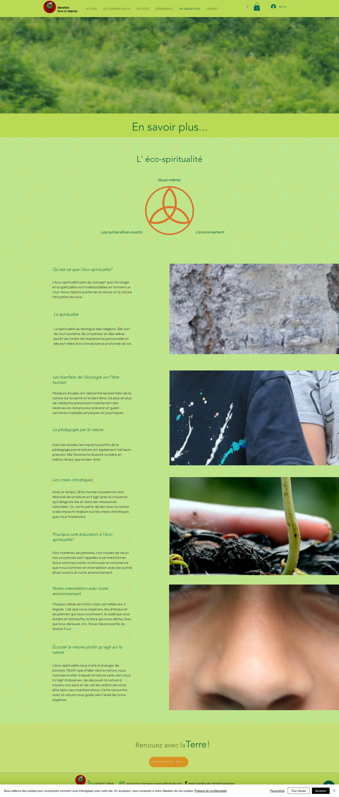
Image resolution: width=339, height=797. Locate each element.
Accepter (320, 791)
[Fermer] (334, 791)
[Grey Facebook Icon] (247, 6)
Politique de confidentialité (210, 791)
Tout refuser (298, 791)
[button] (256, 7)
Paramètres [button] (277, 791)
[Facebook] (186, 783)
